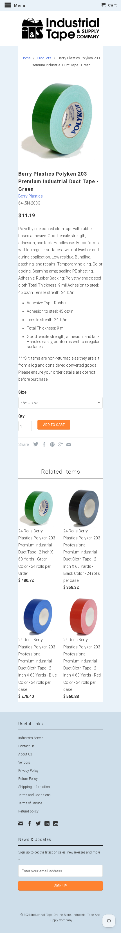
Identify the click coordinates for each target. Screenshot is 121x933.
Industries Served (30, 738)
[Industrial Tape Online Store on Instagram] (55, 823)
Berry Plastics (30, 196)
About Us (25, 754)
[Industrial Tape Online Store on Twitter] (38, 823)
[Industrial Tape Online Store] (60, 28)
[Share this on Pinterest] (51, 444)
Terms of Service (30, 803)
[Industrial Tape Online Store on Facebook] (29, 823)
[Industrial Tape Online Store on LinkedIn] (47, 823)
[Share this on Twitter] (34, 444)
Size (22, 392)
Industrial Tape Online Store (51, 915)
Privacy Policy (28, 771)
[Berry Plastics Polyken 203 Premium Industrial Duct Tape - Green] (60, 120)
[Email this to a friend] (67, 444)
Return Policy (28, 779)
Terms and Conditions (34, 795)
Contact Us (26, 746)
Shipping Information (34, 787)
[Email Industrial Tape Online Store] (20, 823)
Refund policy (28, 811)
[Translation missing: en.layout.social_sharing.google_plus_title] (59, 444)
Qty (21, 416)
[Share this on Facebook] (42, 444)
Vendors (24, 762)
